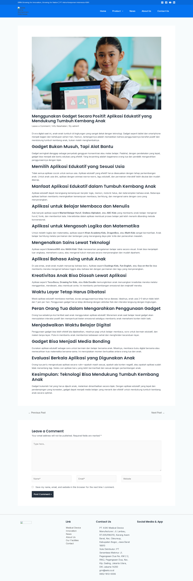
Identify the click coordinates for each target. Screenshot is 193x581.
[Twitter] (170, 2)
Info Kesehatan (59, 126)
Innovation (71, 531)
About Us (70, 537)
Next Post (158, 412)
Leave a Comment (41, 126)
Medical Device (73, 527)
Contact (70, 543)
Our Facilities (72, 540)
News (69, 534)
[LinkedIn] (174, 2)
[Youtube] (150, 529)
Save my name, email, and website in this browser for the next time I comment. (74, 487)
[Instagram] (162, 2)
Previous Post (37, 412)
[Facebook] (166, 2)
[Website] (141, 479)
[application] (122, 11)
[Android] (156, 529)
